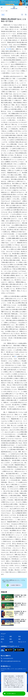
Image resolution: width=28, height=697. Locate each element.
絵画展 (11, 641)
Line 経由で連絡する (11, 693)
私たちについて (22, 641)
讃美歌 (2, 639)
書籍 (11, 636)
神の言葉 (8, 49)
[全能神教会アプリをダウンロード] (2, 649)
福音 (19, 639)
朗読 (7, 10)
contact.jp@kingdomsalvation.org (11, 661)
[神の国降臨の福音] (14, 7)
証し (16, 356)
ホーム (2, 10)
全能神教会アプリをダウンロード (10, 646)
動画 (19, 636)
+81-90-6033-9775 (8, 658)
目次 (3, 14)
